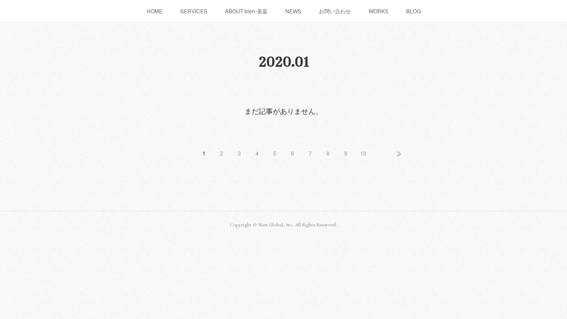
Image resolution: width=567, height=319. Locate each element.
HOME (155, 11)
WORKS (378, 11)
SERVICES (193, 11)
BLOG (413, 11)
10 (363, 153)
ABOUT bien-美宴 (246, 11)
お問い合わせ (335, 11)
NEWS (293, 11)
